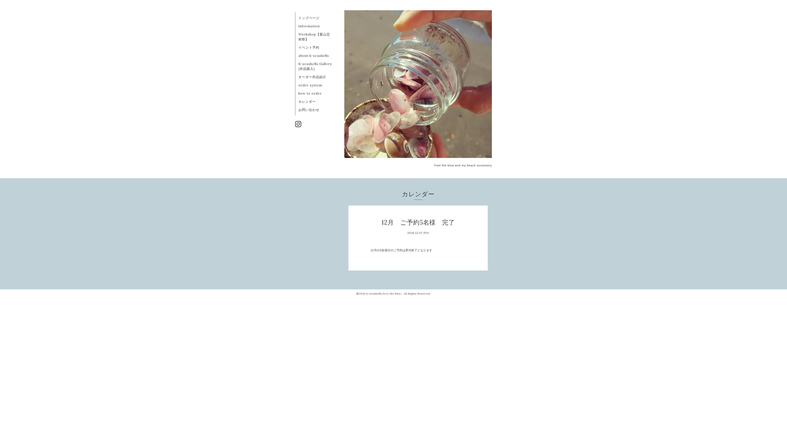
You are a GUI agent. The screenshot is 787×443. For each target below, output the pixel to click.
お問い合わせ (308, 110)
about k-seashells (313, 56)
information (309, 26)
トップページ (308, 18)
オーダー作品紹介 (312, 77)
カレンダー (307, 101)
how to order (310, 93)
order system (310, 85)
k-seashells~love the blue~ (384, 293)
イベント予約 (308, 47)
